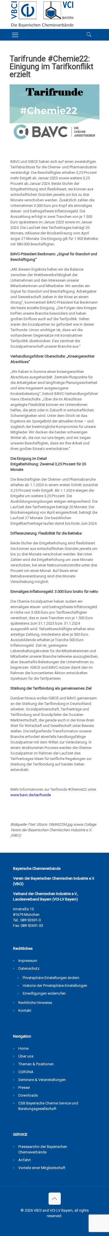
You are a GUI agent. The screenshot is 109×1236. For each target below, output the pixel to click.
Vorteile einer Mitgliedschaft (41, 1168)
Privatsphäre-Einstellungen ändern (51, 978)
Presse (24, 1087)
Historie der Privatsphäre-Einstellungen (55, 985)
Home (23, 1048)
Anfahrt (24, 1160)
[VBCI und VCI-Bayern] (42, 14)
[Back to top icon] (55, 1199)
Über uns (25, 1056)
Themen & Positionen (36, 1064)
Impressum (27, 960)
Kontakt (24, 1010)
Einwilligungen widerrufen (44, 993)
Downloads (28, 1095)
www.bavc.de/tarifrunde (30, 795)
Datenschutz (29, 968)
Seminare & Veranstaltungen (42, 1080)
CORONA (25, 1072)
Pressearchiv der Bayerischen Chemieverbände (42, 1149)
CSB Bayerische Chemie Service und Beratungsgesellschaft (48, 1106)
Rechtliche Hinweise (35, 1002)
